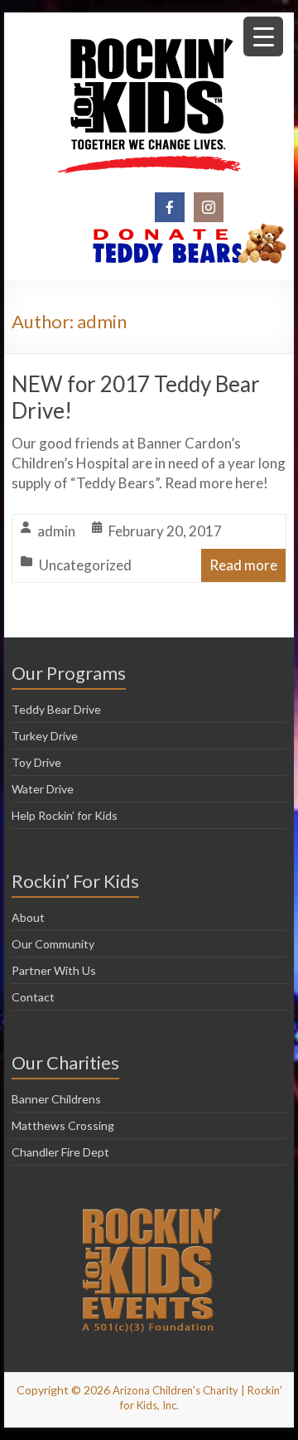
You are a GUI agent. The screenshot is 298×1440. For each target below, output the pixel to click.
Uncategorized (85, 565)
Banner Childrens (56, 1099)
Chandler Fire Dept (60, 1152)
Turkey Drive (45, 736)
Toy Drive (36, 762)
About (28, 917)
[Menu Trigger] (263, 36)
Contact (33, 997)
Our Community (53, 944)
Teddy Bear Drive (56, 709)
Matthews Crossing (63, 1125)
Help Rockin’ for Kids (65, 815)
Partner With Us (54, 970)
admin (56, 531)
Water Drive (43, 789)
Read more (243, 565)
